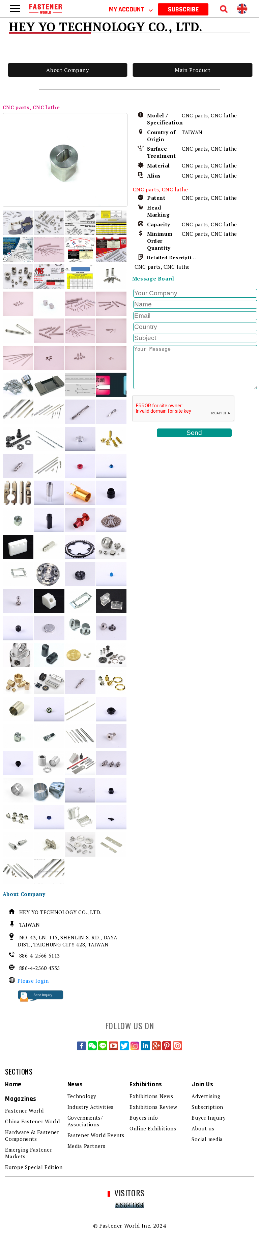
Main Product (193, 70)
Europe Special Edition (33, 1167)
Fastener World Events (95, 1135)
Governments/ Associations (85, 1121)
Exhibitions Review (153, 1106)
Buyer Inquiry (209, 1117)
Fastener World (24, 1110)
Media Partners (86, 1146)
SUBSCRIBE (183, 9)
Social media (207, 1139)
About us (203, 1128)
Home (13, 1084)
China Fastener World (32, 1121)
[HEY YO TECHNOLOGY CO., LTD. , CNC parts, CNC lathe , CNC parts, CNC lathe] (65, 160)
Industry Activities (90, 1106)
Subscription (207, 1106)
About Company (67, 70)
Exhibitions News (151, 1096)
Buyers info (144, 1117)
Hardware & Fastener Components (32, 1135)
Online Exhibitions (153, 1128)
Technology (81, 1096)
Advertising (206, 1096)
